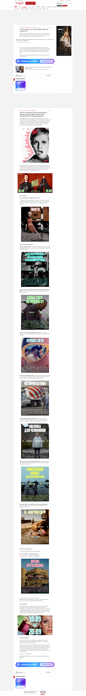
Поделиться (33, 27)
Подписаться (28, 27)
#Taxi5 (44, 39)
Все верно (65, 5)
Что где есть (38, 6)
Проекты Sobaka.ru (68, 0)
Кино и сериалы (22, 27)
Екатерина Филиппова (19, 679)
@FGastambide (25, 39)
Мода (29, 6)
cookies (34, 692)
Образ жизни (54, 6)
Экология (43, 6)
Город (19, 6)
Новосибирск (62, 0)
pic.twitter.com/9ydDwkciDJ (23, 40)
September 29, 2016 (27, 42)
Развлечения (24, 6)
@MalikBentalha (32, 39)
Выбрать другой (59, 5)
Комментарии (48, 75)
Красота (33, 6)
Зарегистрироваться (20, 0)
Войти (15, 0)
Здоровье (48, 6)
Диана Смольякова (19, 75)
